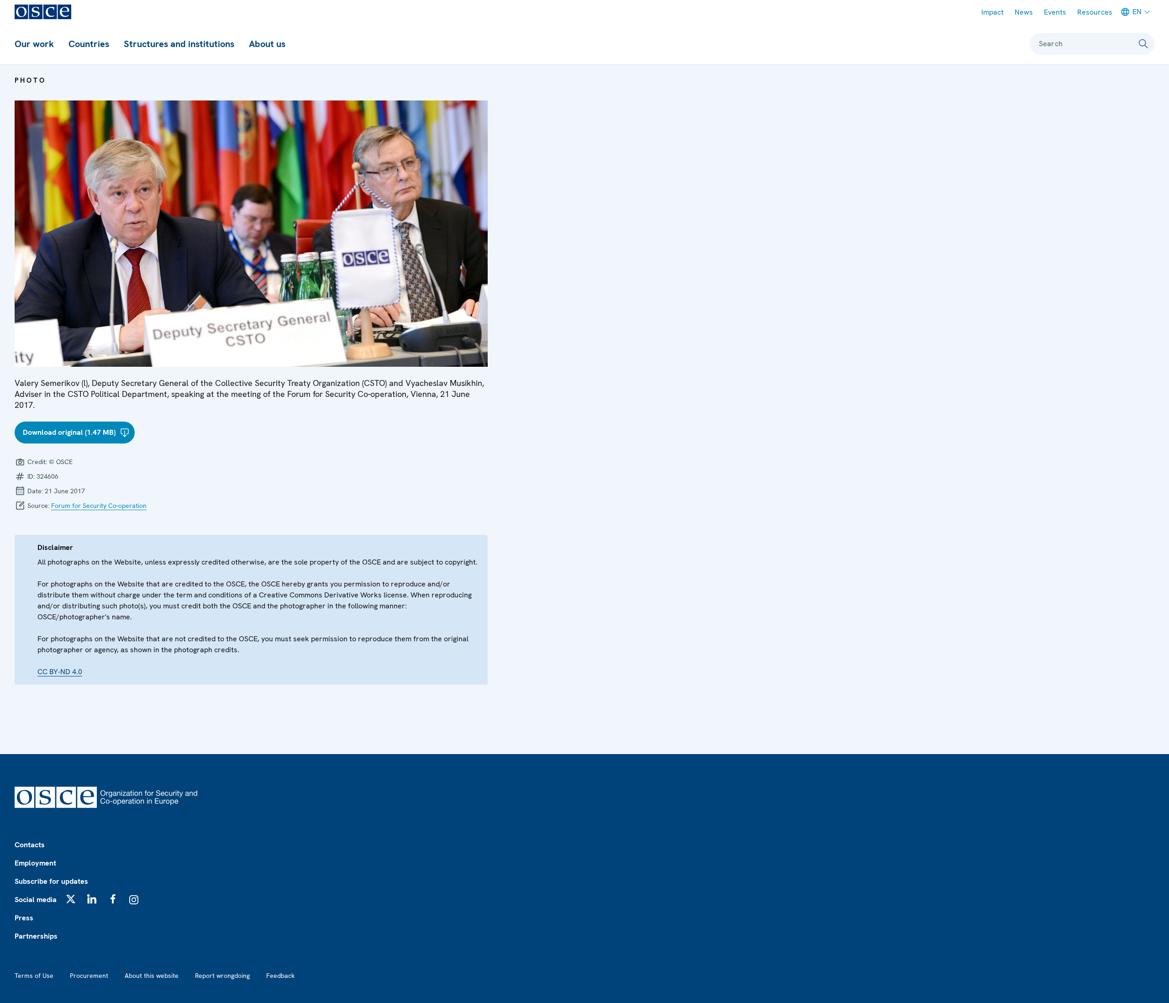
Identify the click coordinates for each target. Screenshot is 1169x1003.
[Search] (1143, 44)
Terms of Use (34, 975)
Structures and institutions (179, 44)
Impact (992, 12)
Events (1055, 12)
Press (24, 918)
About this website (152, 975)
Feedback (280, 975)
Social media (36, 899)
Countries (88, 44)
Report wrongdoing (222, 975)
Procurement (89, 975)
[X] (71, 899)
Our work (34, 44)
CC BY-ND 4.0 (59, 671)
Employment (35, 863)
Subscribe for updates (51, 881)
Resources (1094, 12)
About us (267, 44)
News (1024, 12)
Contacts (30, 845)
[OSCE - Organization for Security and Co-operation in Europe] (43, 12)
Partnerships (36, 936)
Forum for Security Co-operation (99, 506)
